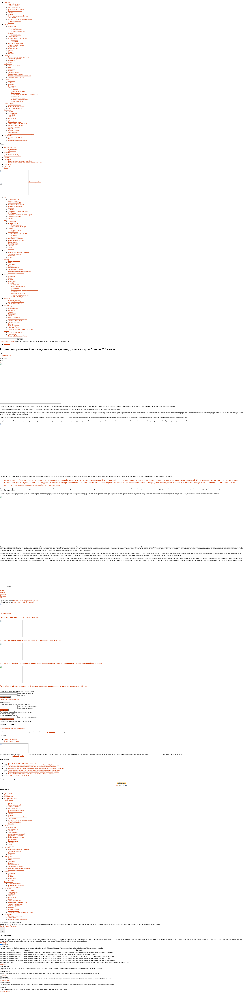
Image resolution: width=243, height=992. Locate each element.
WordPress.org (8, 800)
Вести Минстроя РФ (14, 7)
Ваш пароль (21, 695)
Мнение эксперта (13, 72)
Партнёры (7, 166)
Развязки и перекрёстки (15, 125)
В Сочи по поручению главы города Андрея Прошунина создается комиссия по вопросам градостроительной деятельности (51, 663)
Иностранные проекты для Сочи (18, 57)
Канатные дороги (13, 132)
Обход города (12, 118)
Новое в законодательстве (16, 9)
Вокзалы (10, 117)
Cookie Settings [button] (4, 926)
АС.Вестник (12, 151)
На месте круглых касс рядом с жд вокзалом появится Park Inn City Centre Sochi (33, 765)
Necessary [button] (3, 943)
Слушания (14, 40)
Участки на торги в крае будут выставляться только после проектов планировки (34, 770)
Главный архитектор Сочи (12, 156)
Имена (10, 67)
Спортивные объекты (18, 91)
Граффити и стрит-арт (18, 31)
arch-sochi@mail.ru (18, 756)
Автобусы (11, 111)
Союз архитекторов (14, 65)
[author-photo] (4, 612)
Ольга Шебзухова (5, 355)
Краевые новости (13, 6)
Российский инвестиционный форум (20, 19)
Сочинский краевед (10, 739)
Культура (10, 33)
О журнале (7, 164)
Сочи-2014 (11, 88)
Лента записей (8, 796)
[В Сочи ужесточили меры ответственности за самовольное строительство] (11, 636)
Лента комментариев (10, 798)
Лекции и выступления (15, 74)
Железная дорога (13, 113)
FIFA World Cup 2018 (14, 21)
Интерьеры (11, 60)
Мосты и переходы (14, 127)
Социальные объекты (18, 98)
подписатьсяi (51, 732)
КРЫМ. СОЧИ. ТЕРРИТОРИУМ (18, 775)
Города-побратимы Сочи (16, 106)
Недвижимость (12, 47)
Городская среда (13, 28)
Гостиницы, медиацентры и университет (24, 94)
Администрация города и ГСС (17, 38)
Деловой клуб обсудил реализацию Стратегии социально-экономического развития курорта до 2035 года (43, 686)
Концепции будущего (15, 108)
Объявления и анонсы (15, 11)
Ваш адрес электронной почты (27, 706)
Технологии (8, 135)
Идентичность (16, 35)
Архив (6, 168)
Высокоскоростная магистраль (17, 123)
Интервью (11, 70)
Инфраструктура (13, 48)
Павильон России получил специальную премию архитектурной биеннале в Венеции (36, 768)
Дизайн (10, 62)
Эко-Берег (11, 23)
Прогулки (11, 84)
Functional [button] (3, 964)
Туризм (10, 52)
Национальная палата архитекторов (19, 76)
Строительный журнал (11, 741)
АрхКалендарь (12, 149)
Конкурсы (11, 12)
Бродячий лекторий (14, 4)
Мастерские (11, 69)
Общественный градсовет (16, 45)
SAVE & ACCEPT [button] (6, 991)
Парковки (11, 128)
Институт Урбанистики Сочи (17, 140)
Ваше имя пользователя (25, 693)
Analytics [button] (3, 975)
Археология (11, 81)
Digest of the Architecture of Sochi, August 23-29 (22, 763)
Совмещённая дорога (14, 122)
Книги (10, 82)
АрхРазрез (11, 14)
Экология (11, 53)
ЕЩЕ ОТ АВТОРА (31, 617)
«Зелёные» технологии (15, 137)
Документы (15, 41)
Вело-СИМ (11, 115)
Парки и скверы (16, 29)
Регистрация (8, 793)
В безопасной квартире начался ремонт (25, 601)
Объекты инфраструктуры (19, 99)
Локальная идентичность (16, 77)
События (7, 2)
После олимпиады (17, 101)
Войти (6, 795)
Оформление (15, 93)
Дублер (10, 120)
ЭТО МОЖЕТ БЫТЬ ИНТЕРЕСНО (12, 617)
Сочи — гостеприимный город (18, 16)
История (6, 79)
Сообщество (8, 64)
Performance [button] (4, 970)
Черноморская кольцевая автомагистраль (21, 134)
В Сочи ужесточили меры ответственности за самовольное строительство (30, 640)
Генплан (6, 157)
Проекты (7, 55)
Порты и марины (13, 130)
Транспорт (7, 110)
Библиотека (7, 152)
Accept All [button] (13, 926)
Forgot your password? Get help (9, 699)
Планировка (15, 89)
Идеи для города (13, 154)
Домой (2, 341)
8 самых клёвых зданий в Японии (23, 602)
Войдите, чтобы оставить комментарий (12, 728)
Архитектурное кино (14, 105)
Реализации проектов (15, 58)
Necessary (5, 944)
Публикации (12, 86)
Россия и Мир (8, 103)
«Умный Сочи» (13, 36)
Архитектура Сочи (10, 147)
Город (6, 24)
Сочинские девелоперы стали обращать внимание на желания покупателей (31, 766)
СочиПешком (12, 17)
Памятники (7, 159)
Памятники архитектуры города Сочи (20, 161)
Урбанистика (12, 139)
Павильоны (15, 96)
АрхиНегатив (12, 26)
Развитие (10, 50)
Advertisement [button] (4, 980)
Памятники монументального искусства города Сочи (25, 163)
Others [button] (2, 986)
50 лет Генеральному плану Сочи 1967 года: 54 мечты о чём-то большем (31, 773)
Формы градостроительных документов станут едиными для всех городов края (33, 772)
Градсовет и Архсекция (15, 43)
